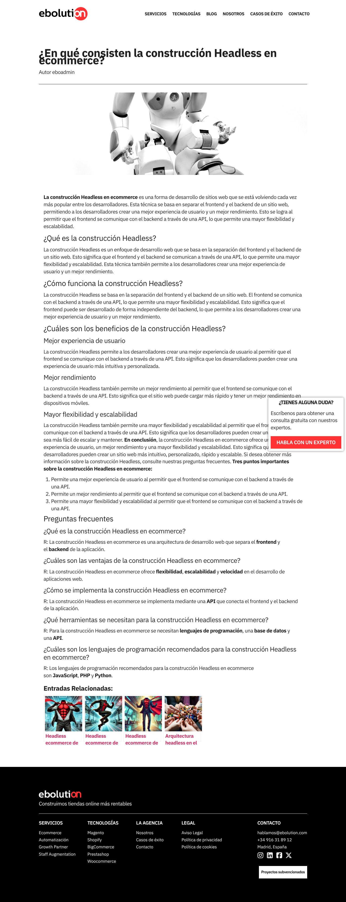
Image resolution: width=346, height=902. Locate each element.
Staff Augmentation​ (57, 854)
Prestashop (98, 854)
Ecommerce (50, 832)
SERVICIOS (155, 13)
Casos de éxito (150, 839)
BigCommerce (100, 847)
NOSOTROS (233, 13)
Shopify (94, 839)
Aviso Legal (192, 832)
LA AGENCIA (149, 823)
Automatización (53, 839)
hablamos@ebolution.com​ (282, 832)
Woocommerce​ (101, 861)
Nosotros (144, 832)
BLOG (211, 13)
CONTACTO (299, 13)
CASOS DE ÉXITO (266, 13)
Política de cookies (199, 847)
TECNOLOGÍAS (186, 13)
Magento (95, 832)
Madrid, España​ (272, 847)
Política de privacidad (201, 839)
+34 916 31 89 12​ (274, 839)
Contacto (144, 847)
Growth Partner (53, 847)
